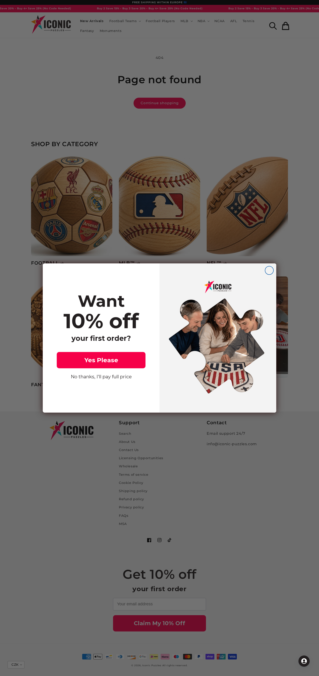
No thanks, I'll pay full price (101, 376)
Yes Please (101, 360)
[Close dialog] (269, 270)
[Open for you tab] (304, 661)
